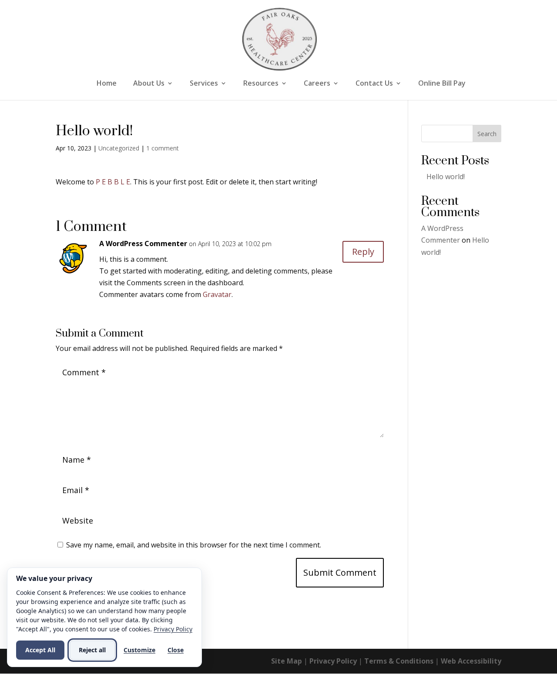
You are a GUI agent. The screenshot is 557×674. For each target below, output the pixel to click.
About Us (148, 84)
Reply (363, 251)
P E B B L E (113, 182)
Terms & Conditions (398, 661)
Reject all (92, 650)
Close (176, 650)
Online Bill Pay (442, 84)
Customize (139, 650)
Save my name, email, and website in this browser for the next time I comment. (193, 545)
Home (107, 84)
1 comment (162, 148)
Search (487, 134)
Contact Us (374, 84)
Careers (317, 84)
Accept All (40, 650)
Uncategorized (118, 148)
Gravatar (217, 294)
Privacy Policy (333, 661)
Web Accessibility (471, 661)
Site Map (286, 661)
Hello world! (445, 176)
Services (204, 84)
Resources (260, 84)
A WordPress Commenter (143, 243)
